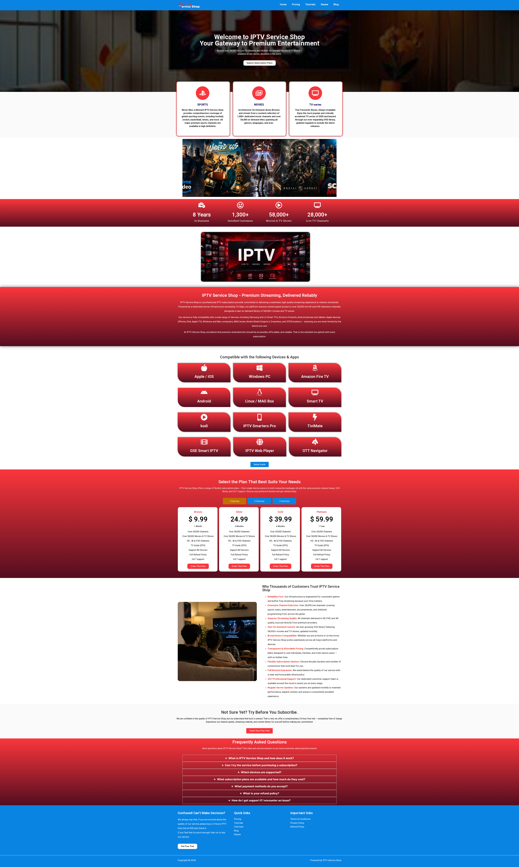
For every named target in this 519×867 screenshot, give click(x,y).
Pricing (296, 4)
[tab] (234, 501)
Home (283, 4)
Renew (324, 4)
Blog (336, 4)
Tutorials (310, 4)
